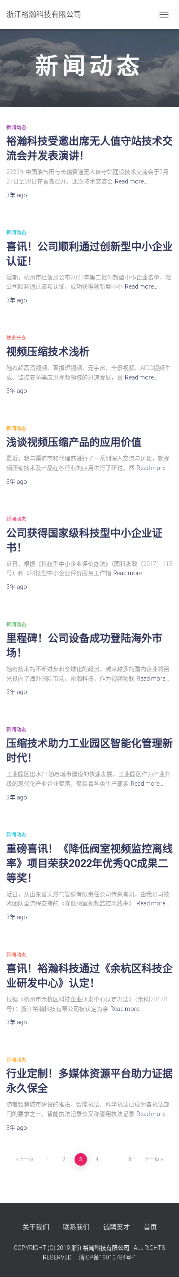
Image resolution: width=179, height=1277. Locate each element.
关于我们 (35, 1227)
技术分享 (16, 338)
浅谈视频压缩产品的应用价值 (74, 442)
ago (16, 195)
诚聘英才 (116, 1227)
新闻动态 (16, 128)
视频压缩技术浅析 (48, 352)
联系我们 (76, 1227)
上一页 (26, 1159)
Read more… (131, 181)
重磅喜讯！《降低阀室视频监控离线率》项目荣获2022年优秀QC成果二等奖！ (89, 863)
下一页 (151, 1159)
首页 (150, 1227)
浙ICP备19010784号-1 (107, 1257)
